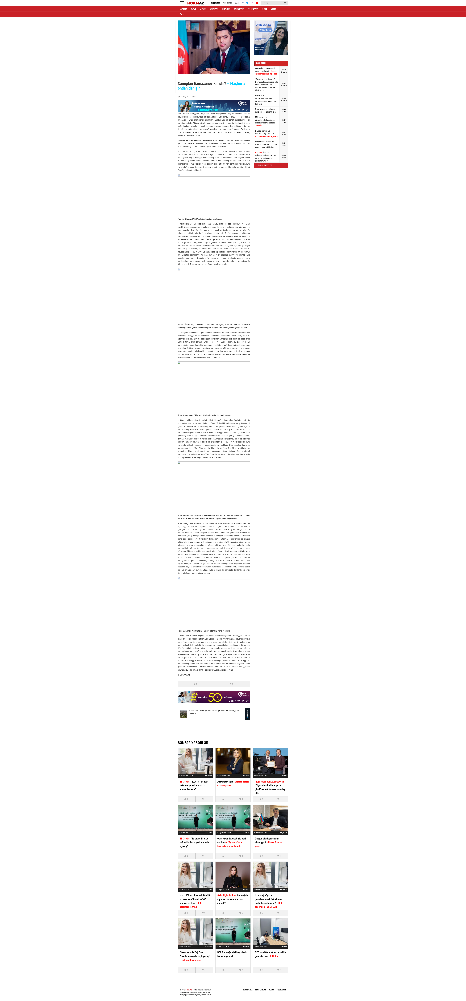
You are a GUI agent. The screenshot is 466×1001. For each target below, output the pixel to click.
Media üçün (281, 990)
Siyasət (203, 9)
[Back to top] (459, 994)
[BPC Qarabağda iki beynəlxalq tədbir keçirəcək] (233, 931)
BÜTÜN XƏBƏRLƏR (265, 165)
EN (181, 14)
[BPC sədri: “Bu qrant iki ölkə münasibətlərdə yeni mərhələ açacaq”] (195, 818)
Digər (273, 9)
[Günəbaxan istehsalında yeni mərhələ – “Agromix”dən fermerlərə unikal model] (233, 818)
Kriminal (226, 9)
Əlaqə (237, 3)
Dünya (193, 9)
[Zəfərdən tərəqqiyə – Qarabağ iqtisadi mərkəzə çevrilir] (233, 761)
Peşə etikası (227, 3)
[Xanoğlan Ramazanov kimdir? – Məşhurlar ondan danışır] (214, 47)
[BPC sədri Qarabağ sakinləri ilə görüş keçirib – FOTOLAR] (270, 931)
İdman (264, 9)
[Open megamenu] (182, 3)
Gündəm (183, 9)
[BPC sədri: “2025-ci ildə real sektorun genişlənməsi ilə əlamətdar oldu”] (195, 761)
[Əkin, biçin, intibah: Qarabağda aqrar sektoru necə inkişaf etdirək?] (233, 875)
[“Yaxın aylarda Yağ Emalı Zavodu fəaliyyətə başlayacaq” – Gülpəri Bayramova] (195, 931)
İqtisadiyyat (239, 9)
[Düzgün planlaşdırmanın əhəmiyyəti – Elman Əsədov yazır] (270, 818)
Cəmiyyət (214, 9)
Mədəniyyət (253, 9)
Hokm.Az (188, 990)
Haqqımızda (215, 3)
